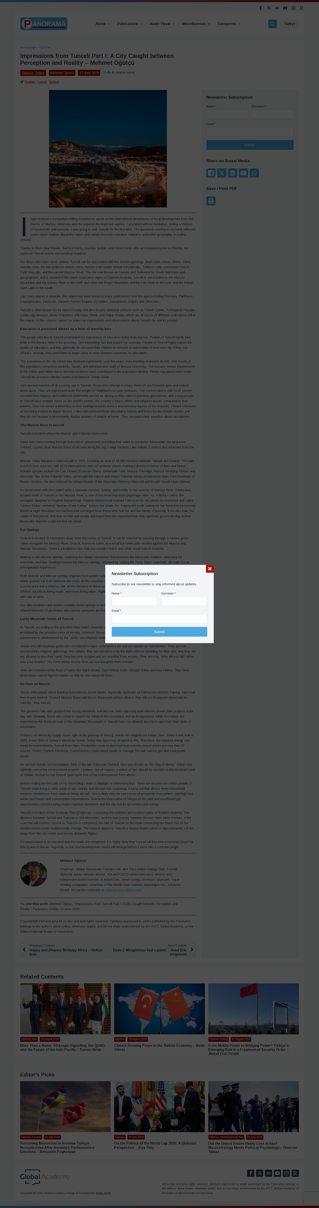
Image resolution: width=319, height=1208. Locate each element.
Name (117, 593)
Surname (168, 593)
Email (116, 610)
